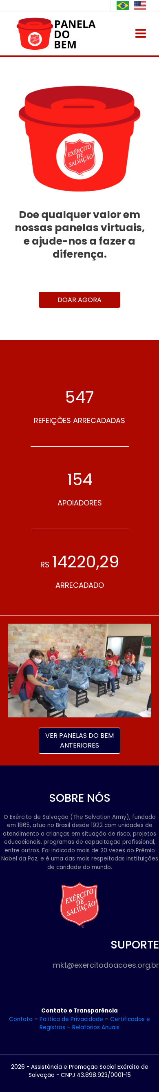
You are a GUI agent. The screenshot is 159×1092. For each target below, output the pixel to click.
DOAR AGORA (79, 299)
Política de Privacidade (71, 1019)
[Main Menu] (140, 33)
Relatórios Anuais (95, 1027)
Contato (21, 1019)
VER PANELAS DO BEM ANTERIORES (79, 740)
